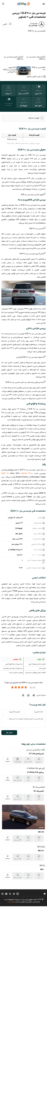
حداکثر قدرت (23, 90)
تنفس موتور (23, 102)
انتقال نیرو (38, 102)
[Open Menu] (43, 4)
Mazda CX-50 (27, 473)
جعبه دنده (8, 90)
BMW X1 (4, 473)
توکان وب (10, 902)
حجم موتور (38, 90)
